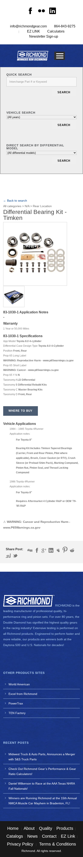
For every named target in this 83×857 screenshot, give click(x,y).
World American (19, 684)
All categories (12, 206)
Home (13, 828)
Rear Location (42, 206)
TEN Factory (17, 713)
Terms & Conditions (57, 844)
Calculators (55, 31)
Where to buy (21, 410)
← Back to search (15, 200)
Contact (49, 836)
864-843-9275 (64, 26)
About (29, 828)
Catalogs (14, 836)
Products (64, 828)
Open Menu (59, 56)
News (32, 836)
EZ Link (68, 836)
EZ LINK (33, 31)
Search (63, 92)
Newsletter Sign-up (43, 36)
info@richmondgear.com (28, 26)
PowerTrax (16, 703)
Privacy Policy (20, 844)
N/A (27, 206)
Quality (45, 828)
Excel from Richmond (23, 694)
